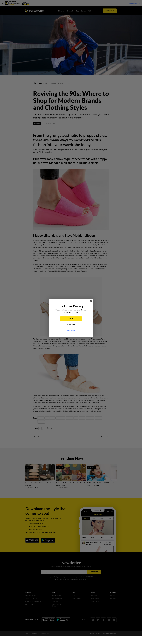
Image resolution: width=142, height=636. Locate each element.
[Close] (91, 301)
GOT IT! (71, 319)
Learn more (71, 330)
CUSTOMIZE (71, 325)
